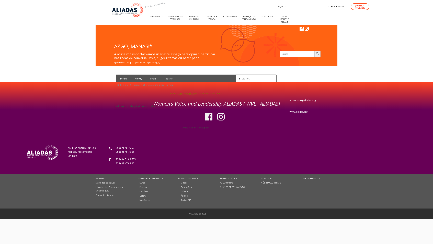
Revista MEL (186, 200)
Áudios (184, 195)
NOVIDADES (266, 178)
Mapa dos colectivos (105, 182)
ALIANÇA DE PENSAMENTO (232, 187)
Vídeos (184, 182)
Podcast (143, 187)
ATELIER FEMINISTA (360, 6)
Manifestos (145, 200)
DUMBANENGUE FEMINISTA (150, 178)
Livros (142, 182)
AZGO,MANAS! (227, 182)
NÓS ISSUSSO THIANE (271, 182)
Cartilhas (144, 191)
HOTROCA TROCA (228, 178)
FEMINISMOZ (102, 178)
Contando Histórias (105, 195)
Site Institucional (336, 6)
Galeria (143, 195)
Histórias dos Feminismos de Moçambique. (109, 189)
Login (153, 78)
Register (168, 78)
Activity (138, 78)
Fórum (123, 78)
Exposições (186, 187)
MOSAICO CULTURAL (188, 178)
